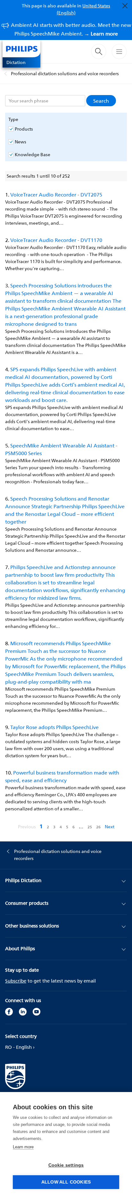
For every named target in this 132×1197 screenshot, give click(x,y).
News (20, 141)
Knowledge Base (32, 154)
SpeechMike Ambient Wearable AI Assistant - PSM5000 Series (61, 449)
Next (109, 827)
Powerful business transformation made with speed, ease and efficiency (62, 776)
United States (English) (84, 9)
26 (99, 826)
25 (90, 826)
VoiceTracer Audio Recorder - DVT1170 (56, 240)
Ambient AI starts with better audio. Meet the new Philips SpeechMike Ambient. (71, 29)
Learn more (23, 1147)
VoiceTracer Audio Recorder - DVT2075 (56, 194)
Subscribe (15, 980)
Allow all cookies (66, 1182)
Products (24, 129)
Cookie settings (66, 1165)
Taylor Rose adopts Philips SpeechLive (54, 727)
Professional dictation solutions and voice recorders (65, 73)
